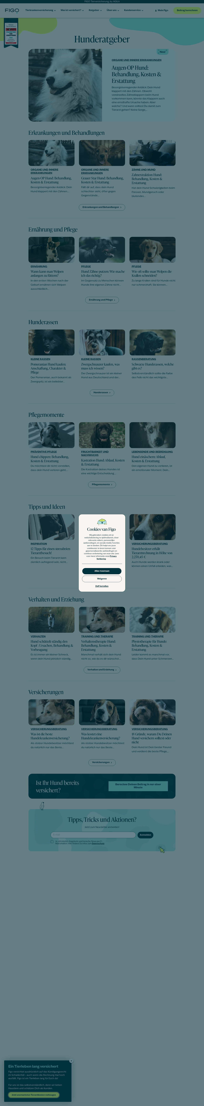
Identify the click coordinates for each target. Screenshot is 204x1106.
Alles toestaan (102, 571)
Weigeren (102, 579)
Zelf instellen (101, 586)
